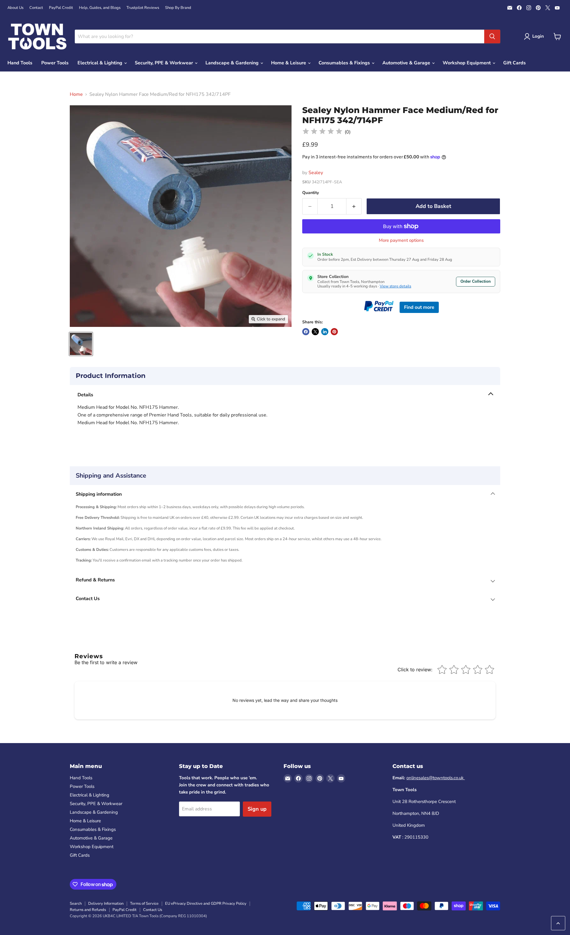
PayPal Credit (61, 8)
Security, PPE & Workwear (164, 63)
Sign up (257, 808)
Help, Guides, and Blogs (100, 8)
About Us (15, 8)
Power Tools (55, 63)
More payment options (401, 240)
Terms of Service (144, 903)
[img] (322, 132)
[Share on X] (315, 331)
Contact (36, 8)
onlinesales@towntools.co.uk (435, 778)
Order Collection (475, 281)
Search (76, 903)
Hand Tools (19, 63)
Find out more (419, 307)
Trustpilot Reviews (142, 8)
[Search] (492, 36)
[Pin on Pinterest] (334, 331)
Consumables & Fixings (345, 63)
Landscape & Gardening (232, 63)
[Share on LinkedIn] (324, 331)
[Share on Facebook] (305, 331)
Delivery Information (106, 903)
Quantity (310, 192)
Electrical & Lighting (100, 63)
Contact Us (152, 909)
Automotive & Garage (406, 63)
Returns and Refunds (88, 909)
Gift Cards (514, 63)
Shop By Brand (178, 8)
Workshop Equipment (467, 63)
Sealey (315, 172)
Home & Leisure (289, 63)
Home (76, 94)
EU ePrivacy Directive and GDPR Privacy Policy (205, 903)
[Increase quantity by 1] (354, 206)
